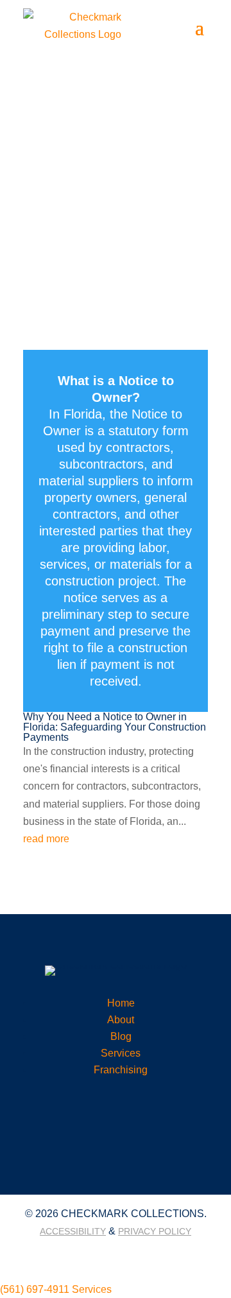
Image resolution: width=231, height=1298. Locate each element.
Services (121, 1053)
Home (121, 1003)
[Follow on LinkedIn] (101, 1253)
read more (46, 838)
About (120, 1019)
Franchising (121, 1069)
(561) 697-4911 (34, 1289)
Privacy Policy (154, 1231)
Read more (115, 531)
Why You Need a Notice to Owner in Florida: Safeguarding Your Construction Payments (114, 727)
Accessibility (73, 1231)
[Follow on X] (130, 1253)
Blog (121, 1036)
